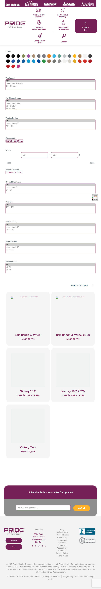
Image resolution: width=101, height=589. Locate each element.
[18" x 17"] (50, 207)
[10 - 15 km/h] (50, 86)
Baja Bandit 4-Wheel (28, 335)
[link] (32, 546)
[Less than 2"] (50, 187)
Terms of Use (62, 556)
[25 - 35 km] (50, 106)
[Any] (50, 81)
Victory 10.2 (28, 391)
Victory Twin (28, 447)
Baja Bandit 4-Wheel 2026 (73, 335)
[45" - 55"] (50, 126)
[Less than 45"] (50, 123)
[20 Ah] (50, 267)
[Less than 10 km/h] (50, 83)
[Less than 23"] (50, 247)
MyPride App (62, 532)
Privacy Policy (62, 553)
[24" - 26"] (50, 229)
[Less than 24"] (50, 227)
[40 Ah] (50, 269)
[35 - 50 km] (50, 108)
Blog (62, 529)
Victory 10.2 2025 (73, 391)
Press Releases (62, 535)
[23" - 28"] (50, 249)
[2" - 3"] (50, 190)
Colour (8, 51)
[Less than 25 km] (50, 103)
